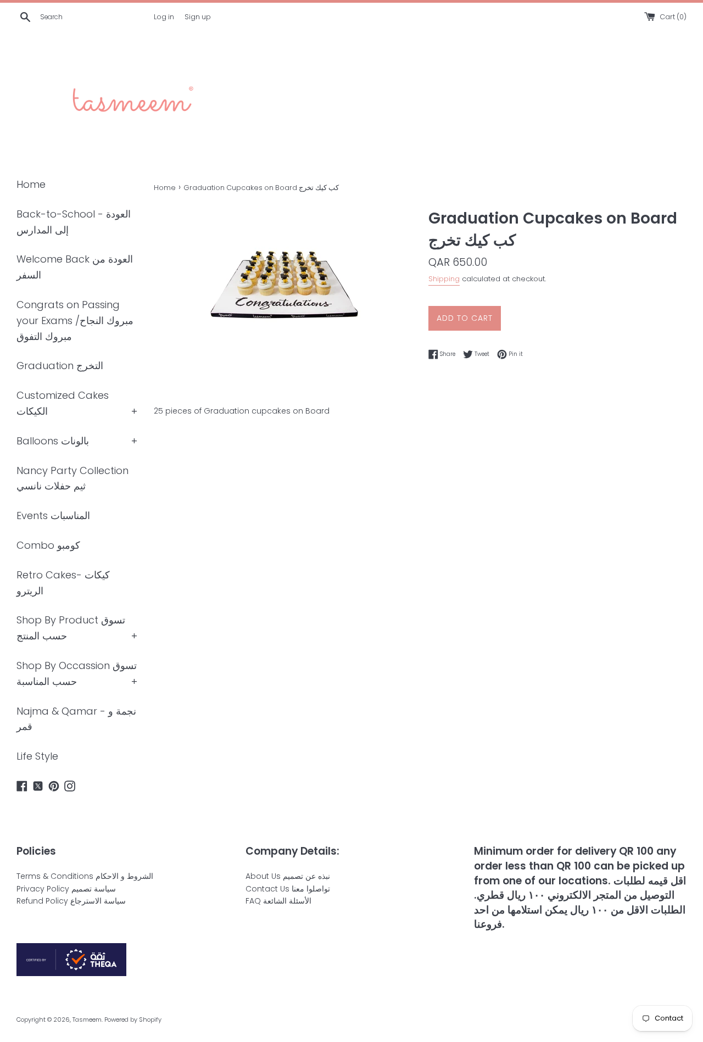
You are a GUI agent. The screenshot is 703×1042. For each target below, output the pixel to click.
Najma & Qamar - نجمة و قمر (76, 719)
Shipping (444, 279)
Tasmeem (87, 1019)
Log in (164, 16)
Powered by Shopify (132, 1019)
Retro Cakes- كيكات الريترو (63, 583)
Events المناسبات (53, 515)
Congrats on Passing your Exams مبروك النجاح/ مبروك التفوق (74, 320)
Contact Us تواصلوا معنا (288, 888)
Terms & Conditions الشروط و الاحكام (84, 876)
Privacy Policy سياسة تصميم (66, 888)
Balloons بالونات (52, 441)
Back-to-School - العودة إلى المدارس (73, 222)
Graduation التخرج (59, 365)
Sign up (198, 16)
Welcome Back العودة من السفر (74, 267)
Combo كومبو (48, 545)
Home (31, 184)
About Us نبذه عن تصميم (288, 876)
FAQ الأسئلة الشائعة (278, 900)
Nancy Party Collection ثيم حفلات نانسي (72, 478)
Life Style (37, 756)
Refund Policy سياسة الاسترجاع (71, 900)
